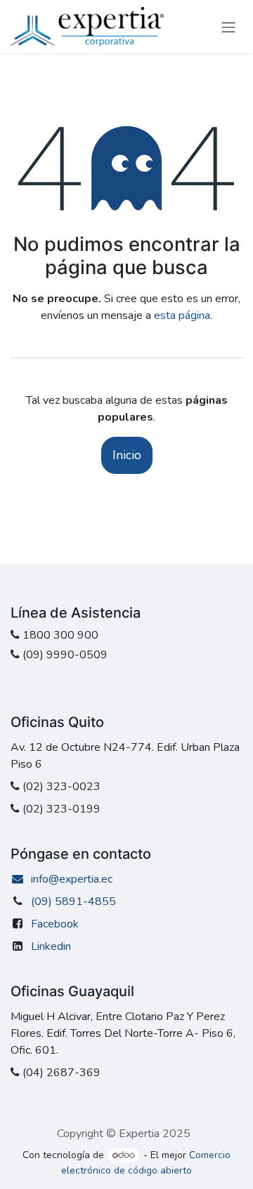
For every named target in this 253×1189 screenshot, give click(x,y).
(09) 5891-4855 (73, 901)
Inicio (126, 455)
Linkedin (51, 946)
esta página (182, 315)
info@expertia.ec (71, 879)
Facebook (55, 924)
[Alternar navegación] (228, 26)
